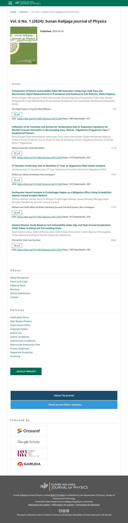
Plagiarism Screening (21, 352)
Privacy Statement (19, 348)
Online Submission (20, 293)
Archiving (15, 356)
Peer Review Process (21, 321)
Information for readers (39, 504)
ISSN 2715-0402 (57, 495)
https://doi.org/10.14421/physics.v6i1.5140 (39, 184)
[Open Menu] (10, 3)
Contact (14, 297)
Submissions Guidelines (22, 340)
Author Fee (16, 332)
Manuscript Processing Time (25, 344)
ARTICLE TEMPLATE (26, 371)
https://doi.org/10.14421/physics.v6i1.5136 (39, 157)
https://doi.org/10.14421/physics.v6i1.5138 (39, 118)
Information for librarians (88, 504)
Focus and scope (19, 281)
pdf (18, 114)
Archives (24, 11)
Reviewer (15, 289)
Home (13, 11)
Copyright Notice (19, 328)
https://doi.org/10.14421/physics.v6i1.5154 (39, 249)
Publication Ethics (19, 317)
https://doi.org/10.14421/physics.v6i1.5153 (39, 216)
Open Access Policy (20, 325)
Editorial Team (17, 285)
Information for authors (63, 504)
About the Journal (19, 277)
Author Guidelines (19, 336)
